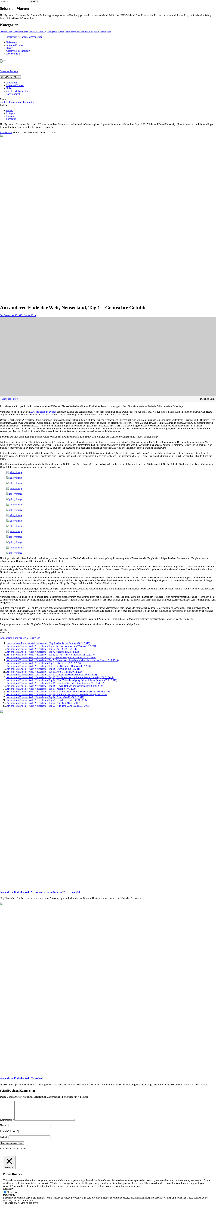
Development (52, 32)
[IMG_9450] (14, 488)
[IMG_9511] (14, 520)
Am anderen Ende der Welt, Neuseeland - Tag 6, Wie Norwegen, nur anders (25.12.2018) (51, 657)
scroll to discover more (11, 102)
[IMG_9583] (14, 553)
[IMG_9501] (14, 504)
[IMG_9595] (14, 477)
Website (4, 1137)
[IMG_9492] (14, 493)
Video (109, 32)
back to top (28, 102)
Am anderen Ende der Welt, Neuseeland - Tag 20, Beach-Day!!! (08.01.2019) (45, 697)
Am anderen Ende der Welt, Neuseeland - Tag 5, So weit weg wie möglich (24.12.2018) (50, 654)
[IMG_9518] (14, 526)
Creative (25, 32)
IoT (78, 32)
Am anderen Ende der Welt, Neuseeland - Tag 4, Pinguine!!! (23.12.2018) (43, 651)
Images (74, 32)
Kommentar (7, 1119)
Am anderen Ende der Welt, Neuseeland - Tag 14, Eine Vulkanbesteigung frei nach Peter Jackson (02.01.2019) (61, 680)
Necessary (12, 1192)
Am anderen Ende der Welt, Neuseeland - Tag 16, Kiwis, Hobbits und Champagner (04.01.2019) (54, 686)
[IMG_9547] (14, 536)
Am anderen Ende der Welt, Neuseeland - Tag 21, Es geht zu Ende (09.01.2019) (46, 700)
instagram (11, 113)
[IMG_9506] (14, 510)
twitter (9, 110)
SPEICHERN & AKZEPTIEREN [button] (20, 1203)
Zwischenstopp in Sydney (43, 411)
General (68, 32)
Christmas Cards (6, 32)
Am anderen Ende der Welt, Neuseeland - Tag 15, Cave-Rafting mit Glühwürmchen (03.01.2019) (55, 683)
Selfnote (103, 32)
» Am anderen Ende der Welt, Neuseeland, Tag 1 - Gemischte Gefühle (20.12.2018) (48, 643)
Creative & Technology (37, 32)
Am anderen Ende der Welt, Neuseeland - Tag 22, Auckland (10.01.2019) (43, 703)
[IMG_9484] (14, 483)
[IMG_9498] (14, 499)
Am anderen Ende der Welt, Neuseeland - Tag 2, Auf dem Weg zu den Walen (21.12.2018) (51, 646)
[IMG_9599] (14, 472)
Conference (17, 32)
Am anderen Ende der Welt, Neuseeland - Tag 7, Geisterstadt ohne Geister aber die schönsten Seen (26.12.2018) (62, 660)
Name (4, 1125)
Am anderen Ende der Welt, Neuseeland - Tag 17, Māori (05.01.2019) (41, 688)
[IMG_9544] (14, 531)
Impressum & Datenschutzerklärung (24, 37)
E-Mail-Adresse (9, 1131)
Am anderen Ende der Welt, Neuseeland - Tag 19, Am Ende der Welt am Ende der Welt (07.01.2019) (56, 694)
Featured (61, 32)
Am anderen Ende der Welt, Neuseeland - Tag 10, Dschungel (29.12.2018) (43, 668)
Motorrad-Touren (86, 32)
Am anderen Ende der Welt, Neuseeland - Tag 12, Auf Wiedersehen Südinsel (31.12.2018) (51, 674)
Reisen (96, 32)
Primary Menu (10, 77)
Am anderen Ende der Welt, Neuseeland (20, 638)
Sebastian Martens (9, 71)
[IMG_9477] (14, 547)
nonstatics (11, 119)
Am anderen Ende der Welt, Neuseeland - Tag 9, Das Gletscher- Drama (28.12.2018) (48, 666)
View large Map (10, 398)
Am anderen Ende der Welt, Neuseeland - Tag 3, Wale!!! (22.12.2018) (41, 649)
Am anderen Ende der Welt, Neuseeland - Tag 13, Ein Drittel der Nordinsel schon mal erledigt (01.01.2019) (60, 677)
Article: (6, 132)
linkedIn (10, 116)
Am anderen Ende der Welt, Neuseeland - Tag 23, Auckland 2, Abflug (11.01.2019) (48, 705)
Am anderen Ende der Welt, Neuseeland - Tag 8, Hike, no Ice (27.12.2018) (43, 663)
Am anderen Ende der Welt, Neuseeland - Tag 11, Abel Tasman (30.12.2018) (44, 671)
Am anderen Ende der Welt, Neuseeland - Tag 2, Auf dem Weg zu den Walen (41, 892)
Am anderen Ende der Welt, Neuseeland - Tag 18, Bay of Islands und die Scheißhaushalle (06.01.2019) (58, 691)
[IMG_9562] (14, 542)
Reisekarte (11, 42)
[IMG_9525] (14, 515)
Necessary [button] (8, 1188)
